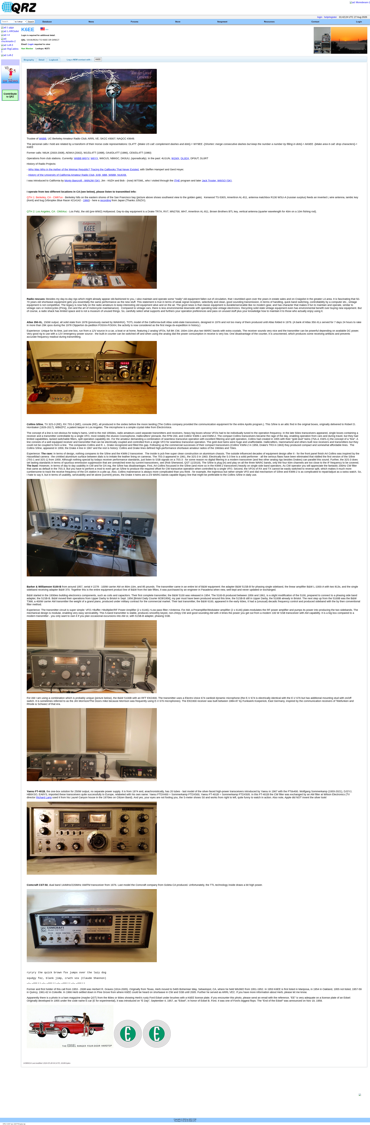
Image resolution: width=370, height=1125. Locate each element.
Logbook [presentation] (53, 60)
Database (47, 21)
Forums (134, 21)
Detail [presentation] (41, 60)
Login (359, 21)
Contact (315, 21)
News (91, 21)
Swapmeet (222, 21)
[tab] (29, 59)
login (319, 17)
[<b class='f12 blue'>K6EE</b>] (340, 53)
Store (177, 21)
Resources (269, 21)
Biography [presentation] (29, 60)
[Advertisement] (188, 1094)
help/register (330, 17)
